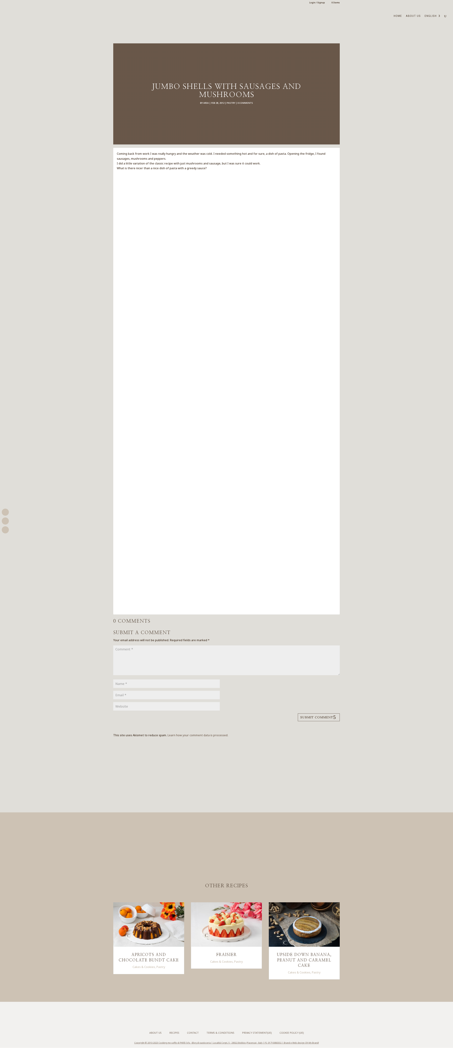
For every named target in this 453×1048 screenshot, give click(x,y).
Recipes (174, 1032)
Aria (206, 102)
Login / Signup (317, 3)
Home (398, 16)
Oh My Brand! (312, 1042)
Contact (193, 1032)
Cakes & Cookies (144, 967)
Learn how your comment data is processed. (198, 735)
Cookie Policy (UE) (292, 1032)
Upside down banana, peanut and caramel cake (304, 960)
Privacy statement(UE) (257, 1032)
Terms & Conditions (220, 1032)
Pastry (231, 102)
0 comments (245, 102)
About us (413, 16)
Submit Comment (316, 717)
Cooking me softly (168, 1042)
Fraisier (226, 955)
